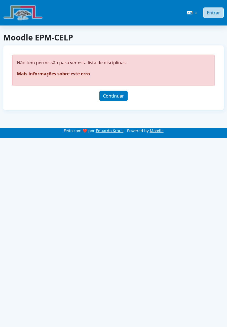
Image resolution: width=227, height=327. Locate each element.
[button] (192, 12)
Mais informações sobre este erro (53, 74)
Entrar (213, 13)
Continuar (113, 96)
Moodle (157, 130)
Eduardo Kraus (109, 130)
